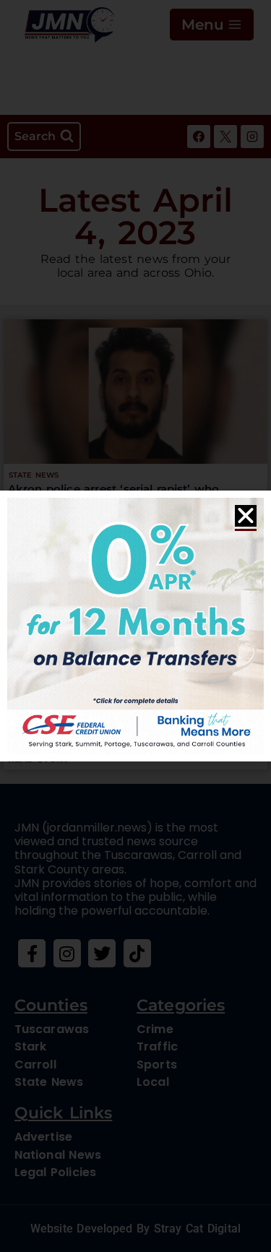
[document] (135, 626)
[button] (246, 516)
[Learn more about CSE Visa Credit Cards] (135, 626)
